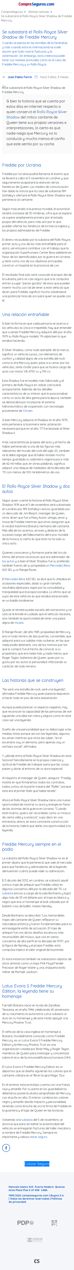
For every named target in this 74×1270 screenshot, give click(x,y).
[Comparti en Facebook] (6, 1148)
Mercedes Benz (60, 565)
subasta (7, 893)
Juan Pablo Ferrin (20, 77)
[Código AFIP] (54, 1222)
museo (19, 622)
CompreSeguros (12, 12)
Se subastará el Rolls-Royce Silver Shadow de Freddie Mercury (36, 18)
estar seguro (38, 1137)
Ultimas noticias (38, 12)
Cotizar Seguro (37, 1164)
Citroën (28, 410)
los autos (8, 561)
